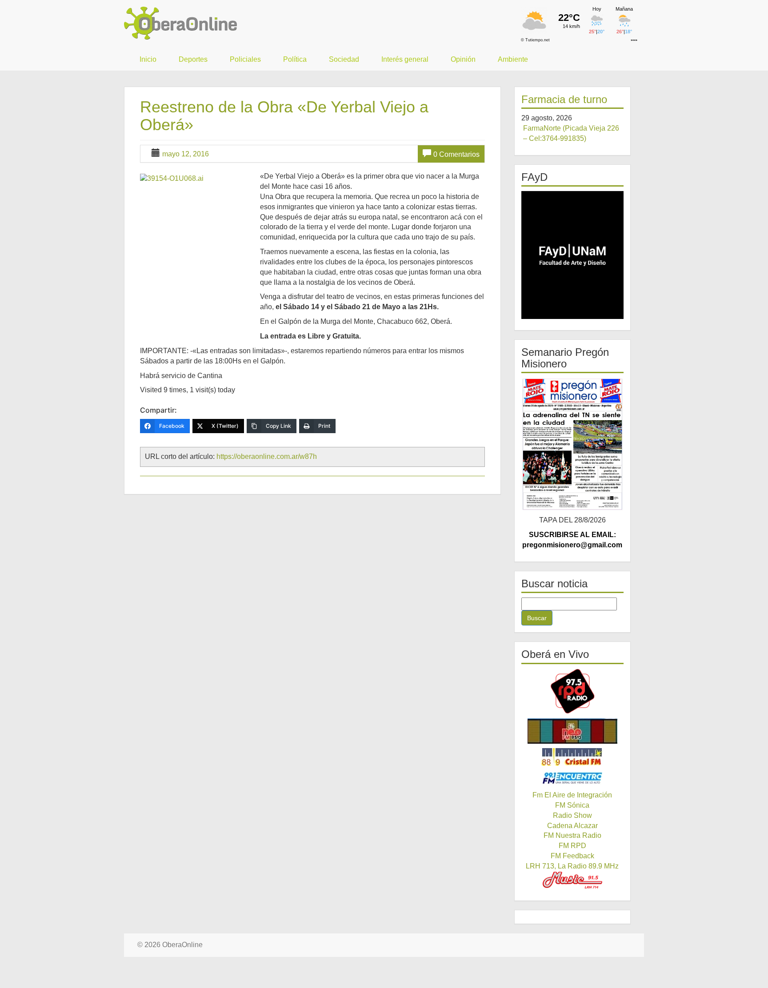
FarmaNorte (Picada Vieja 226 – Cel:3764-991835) (571, 133)
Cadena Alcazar (572, 825)
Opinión (463, 59)
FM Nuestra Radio (572, 835)
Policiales (245, 59)
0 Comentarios (456, 154)
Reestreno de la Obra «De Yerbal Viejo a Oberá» (284, 116)
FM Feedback (572, 856)
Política (295, 59)
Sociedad (344, 59)
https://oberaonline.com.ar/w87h (266, 456)
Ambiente (513, 59)
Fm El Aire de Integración (572, 795)
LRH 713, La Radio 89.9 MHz (572, 866)
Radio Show (572, 815)
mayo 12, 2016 (185, 154)
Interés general (404, 59)
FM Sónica (572, 805)
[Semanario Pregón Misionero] (572, 444)
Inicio (148, 59)
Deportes (193, 59)
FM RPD (572, 845)
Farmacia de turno (564, 99)
